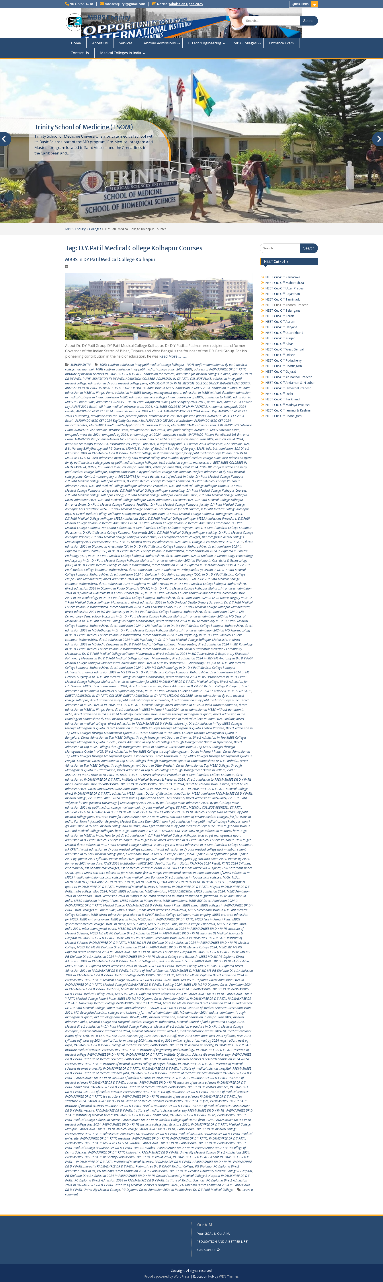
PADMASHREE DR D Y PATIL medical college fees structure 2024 (145, 1124)
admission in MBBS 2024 (193, 388)
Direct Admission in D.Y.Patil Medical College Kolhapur (201, 686)
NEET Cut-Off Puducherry (283, 360)
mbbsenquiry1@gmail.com (125, 4)
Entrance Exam (281, 43)
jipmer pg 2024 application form (159, 859)
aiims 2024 (215, 402)
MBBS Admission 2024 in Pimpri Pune (120, 896)
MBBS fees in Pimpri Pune (213, 919)
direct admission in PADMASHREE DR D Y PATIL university (147, 723)
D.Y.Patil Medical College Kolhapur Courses (216, 490)
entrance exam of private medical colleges (199, 817)
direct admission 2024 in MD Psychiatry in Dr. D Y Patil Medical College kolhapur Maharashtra (165, 639)
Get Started (206, 1249)
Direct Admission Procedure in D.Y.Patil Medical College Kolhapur (188, 775)
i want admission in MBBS (144, 854)
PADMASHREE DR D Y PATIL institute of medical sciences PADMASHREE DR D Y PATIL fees (148, 1101)
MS (108, 1036)
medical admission (162, 1017)
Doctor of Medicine (159, 793)
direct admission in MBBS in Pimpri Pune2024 (147, 709)
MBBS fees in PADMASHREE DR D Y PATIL (165, 919)
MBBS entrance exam (94, 919)
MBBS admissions (175, 900)
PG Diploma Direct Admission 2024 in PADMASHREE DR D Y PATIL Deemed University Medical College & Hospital (174, 1171)
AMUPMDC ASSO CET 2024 (94, 411)
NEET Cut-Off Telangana (283, 310)
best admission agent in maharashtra (185, 462)
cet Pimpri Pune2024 (136, 467)
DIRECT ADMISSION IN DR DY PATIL (227, 691)
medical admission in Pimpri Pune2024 (204, 1017)
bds (208, 448)
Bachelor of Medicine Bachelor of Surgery (166, 448)
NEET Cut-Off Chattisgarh (283, 366)
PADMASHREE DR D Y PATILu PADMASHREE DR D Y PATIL (193, 1161)
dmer (140, 793)
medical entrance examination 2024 (105, 1031)
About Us (100, 43)
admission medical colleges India (152, 397)
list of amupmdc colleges (102, 868)
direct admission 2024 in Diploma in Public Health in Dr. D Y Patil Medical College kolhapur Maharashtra (172, 584)
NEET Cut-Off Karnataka (282, 277)
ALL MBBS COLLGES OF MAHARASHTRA (180, 406)
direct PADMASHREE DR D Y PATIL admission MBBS (100, 793)
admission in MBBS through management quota (148, 392)
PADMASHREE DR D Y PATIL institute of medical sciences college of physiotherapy (120, 1064)
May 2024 (100, 891)
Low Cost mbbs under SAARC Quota (196, 868)
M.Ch (226, 877)
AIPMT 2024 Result (85, 406)
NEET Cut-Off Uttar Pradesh (285, 288)
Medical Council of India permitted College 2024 (210, 1022)
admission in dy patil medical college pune (117, 383)
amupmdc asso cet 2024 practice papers (119, 416)
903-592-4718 (81, 4)
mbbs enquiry (201, 914)
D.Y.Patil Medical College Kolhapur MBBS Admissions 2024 (105, 518)
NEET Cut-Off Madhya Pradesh (287, 405)
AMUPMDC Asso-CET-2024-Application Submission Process (129, 425)
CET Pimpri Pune (109, 467)
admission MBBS (116, 397)
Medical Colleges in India (120, 52)
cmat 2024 (190, 467)
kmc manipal (74, 868)
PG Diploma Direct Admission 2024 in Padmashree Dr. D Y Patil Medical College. (177, 1189)
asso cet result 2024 (229, 439)
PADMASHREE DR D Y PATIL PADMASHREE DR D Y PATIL (169, 1138)
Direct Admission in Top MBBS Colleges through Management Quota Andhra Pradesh (165, 728)
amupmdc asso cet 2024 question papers (177, 416)
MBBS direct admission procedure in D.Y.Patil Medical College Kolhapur (140, 914)
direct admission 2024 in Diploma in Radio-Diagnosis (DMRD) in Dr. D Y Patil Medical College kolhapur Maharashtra (146, 588)
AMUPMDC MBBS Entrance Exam (216, 430)
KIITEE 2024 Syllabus (236, 863)
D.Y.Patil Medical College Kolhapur (219, 476)
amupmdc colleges (180, 430)
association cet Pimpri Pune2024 (132, 444)
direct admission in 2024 (110, 686)
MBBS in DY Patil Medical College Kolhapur (110, 259)
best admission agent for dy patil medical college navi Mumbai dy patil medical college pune (156, 458)
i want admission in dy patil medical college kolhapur (117, 849)
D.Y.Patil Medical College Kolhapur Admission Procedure (128, 486)
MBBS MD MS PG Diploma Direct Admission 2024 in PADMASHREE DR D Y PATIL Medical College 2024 (147, 947)
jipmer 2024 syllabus (92, 859)
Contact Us (80, 52)
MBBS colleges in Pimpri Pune (94, 910)
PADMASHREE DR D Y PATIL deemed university (181, 1045)
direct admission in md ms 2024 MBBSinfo (103, 714)
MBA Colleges (245, 43)
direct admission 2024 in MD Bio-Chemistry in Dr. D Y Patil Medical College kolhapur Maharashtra (133, 611)
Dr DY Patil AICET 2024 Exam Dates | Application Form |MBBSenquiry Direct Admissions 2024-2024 (157, 798)
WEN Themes (229, 1276)
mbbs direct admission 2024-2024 (162, 910)
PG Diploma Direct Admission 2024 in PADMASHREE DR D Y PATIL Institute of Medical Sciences (139, 1180)
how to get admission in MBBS (210, 831)
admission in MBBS (160, 388)
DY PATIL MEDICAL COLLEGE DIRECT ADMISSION (147, 812)
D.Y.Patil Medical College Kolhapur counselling (152, 490)
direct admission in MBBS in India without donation (201, 705)
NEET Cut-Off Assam (280, 321)
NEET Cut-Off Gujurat (280, 371)
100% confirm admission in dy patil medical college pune (135, 369)
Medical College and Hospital (109, 1022)
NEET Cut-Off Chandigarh (283, 416)
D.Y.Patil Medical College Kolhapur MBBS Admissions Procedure (192, 518)
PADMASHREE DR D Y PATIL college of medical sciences (111, 1045)
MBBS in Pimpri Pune (162, 924)
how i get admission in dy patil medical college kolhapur (201, 821)
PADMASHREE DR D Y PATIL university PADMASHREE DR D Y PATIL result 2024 (118, 1157)
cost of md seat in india (177, 476)
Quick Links (300, 4)
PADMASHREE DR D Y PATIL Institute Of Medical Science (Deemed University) (178, 1054)
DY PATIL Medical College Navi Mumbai (209, 812)
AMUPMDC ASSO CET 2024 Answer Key (190, 411)
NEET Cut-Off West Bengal (284, 349)
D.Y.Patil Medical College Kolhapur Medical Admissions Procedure (184, 523)
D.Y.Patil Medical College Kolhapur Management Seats (204, 514)
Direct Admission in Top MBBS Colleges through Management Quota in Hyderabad (175, 742)
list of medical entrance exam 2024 (145, 868)
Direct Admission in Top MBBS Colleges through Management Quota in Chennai (136, 737)
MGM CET (97, 1036)
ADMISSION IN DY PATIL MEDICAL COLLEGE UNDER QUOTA (105, 388)
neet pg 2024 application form (104, 1040)
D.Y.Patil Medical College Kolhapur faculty (179, 504)
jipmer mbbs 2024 (122, 859)
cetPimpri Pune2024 (167, 467)
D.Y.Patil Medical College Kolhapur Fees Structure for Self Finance (153, 509)
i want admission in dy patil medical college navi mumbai (195, 849)
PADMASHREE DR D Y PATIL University (114, 1152)
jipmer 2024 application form (216, 854)
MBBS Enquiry (108, 17)
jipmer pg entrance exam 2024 (205, 859)
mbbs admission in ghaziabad (197, 896)
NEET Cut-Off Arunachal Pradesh (288, 377)
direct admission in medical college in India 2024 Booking (194, 719)
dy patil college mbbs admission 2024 (182, 803)
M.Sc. (235, 877)
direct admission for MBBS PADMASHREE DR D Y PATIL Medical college (169, 681)
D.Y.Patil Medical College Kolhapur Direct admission (161, 495)
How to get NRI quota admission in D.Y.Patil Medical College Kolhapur (203, 845)
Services (126, 43)
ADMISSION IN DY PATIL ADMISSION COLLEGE (123, 378)
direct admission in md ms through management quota (173, 714)
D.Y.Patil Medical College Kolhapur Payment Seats (167, 528)
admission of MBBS (190, 397)
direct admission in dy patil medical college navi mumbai (129, 700)
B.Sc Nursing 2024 (237, 444)
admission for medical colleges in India (203, 374)
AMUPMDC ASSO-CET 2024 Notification (166, 420)
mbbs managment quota (99, 928)
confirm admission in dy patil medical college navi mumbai (150, 472)
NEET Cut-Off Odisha (280, 355)
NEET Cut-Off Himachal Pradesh (288, 388)
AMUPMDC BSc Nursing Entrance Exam (101, 430)
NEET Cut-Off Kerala (280, 316)
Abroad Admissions (160, 43)
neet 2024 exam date (192, 1036)
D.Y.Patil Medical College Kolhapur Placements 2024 (119, 532)
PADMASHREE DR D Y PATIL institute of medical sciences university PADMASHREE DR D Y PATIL (160, 1110)
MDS (144, 1017)
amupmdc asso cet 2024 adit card (138, 411)
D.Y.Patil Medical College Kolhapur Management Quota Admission (119, 514)
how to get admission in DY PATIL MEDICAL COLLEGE (151, 831)
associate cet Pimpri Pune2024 (86, 444)
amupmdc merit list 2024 (82, 434)
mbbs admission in (162, 896)
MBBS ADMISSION (180, 891)
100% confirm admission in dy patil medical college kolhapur (142, 364)
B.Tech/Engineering (204, 43)
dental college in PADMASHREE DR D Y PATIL (212, 542)
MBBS (113, 891)
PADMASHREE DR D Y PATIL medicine (105, 1138)
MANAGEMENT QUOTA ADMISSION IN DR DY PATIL (99, 882)
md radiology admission (111, 1017)
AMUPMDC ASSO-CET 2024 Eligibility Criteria (106, 420)
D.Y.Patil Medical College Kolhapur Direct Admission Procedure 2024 (145, 500)
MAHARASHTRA (80, 364)
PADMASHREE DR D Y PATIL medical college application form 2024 (167, 1120)
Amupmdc (216, 406)
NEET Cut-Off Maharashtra (284, 283)
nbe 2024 (118, 1036)
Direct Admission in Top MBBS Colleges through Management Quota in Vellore (171, 770)
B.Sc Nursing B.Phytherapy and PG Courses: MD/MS (100, 448)
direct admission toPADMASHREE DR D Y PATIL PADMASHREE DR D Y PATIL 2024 (129, 784)
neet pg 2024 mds (139, 1040)
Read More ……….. (173, 356)
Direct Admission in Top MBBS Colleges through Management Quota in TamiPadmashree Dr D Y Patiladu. (165, 761)
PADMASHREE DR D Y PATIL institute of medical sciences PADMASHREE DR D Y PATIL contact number (159, 1087)
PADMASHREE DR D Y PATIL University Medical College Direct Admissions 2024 (195, 1152)
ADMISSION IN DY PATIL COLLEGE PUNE (183, 378)
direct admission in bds (145, 686)
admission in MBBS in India (231, 388)
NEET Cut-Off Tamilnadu (283, 299)
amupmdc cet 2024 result (147, 430)
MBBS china (190, 905)
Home (76, 43)
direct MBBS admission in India (207, 784)
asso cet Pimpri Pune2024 (195, 439)
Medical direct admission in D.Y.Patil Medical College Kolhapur (108, 1026)
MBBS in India (136, 924)
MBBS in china (115, 924)
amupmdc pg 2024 (115, 434)
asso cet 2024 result (162, 439)
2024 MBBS (184, 369)
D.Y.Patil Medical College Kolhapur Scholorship (123, 537)
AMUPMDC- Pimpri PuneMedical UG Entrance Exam (110, 439)
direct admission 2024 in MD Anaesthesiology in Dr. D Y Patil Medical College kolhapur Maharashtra (180, 607)
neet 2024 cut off (164, 1036)
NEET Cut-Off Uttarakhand (284, 332)
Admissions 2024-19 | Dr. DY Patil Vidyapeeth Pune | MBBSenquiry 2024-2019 (150, 402)
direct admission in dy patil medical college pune (205, 700)
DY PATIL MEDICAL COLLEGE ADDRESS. (202, 807)
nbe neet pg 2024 (139, 1036)
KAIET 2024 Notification (120, 863)
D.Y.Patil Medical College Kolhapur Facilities (118, 504)
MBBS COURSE (127, 910)
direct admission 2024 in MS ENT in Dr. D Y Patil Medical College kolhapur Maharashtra (146, 672)
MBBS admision (155, 891)
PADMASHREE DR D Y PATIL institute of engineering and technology (148, 1050)
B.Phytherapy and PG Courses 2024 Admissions (190, 444)
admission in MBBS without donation (208, 392)
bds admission (223, 448)
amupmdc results (174, 434)
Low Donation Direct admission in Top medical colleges (183, 877)
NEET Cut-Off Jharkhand (282, 399)
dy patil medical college (158, 807)
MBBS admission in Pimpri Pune (96, 900)
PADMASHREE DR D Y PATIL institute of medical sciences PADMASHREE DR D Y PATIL (131, 1078)
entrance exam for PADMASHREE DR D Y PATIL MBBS (132, 817)
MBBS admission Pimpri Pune (140, 900)
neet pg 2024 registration (218, 1040)
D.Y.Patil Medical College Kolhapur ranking (187, 532)
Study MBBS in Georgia (67, 127)
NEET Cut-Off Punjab (280, 338)
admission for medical (159, 374)
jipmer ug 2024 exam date (83, 863)
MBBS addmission (130, 891)
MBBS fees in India (123, 919)
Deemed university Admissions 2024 (156, 542)
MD (175, 1012)
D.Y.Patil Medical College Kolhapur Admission (158, 481)
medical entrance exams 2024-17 (155, 1031)
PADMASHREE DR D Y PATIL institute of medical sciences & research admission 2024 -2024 (186, 1059)
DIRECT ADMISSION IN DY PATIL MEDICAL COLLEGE (158, 695)
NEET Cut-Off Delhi (279, 394)
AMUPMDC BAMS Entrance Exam (193, 425)
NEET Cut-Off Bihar (279, 344)
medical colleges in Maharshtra (153, 1022)
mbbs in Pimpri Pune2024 (197, 924)
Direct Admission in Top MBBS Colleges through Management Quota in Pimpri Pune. (163, 751)
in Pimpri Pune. (174, 854)
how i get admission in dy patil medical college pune (178, 826)
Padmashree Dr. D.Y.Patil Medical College (164, 1166)
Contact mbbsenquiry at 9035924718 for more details (121, 476)
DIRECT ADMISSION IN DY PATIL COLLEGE (93, 695)
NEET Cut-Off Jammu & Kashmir (288, 410)
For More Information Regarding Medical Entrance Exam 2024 (117, 821)
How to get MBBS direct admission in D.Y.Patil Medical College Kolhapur (184, 840)
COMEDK (206, 467)
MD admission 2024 (193, 1012)
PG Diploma (203, 1166)
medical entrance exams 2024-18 (203, 1031)
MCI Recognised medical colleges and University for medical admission (123, 1012)
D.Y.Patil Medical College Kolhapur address (95, 481)
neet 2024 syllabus (222, 1036)
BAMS (200, 448)
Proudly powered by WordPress (167, 1276)
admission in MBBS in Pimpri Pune (89, 392)
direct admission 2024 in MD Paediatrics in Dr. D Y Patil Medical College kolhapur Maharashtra (176, 625)
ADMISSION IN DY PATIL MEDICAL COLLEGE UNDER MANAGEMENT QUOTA (199, 383)
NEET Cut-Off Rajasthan (282, 294)
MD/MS (134, 1017)
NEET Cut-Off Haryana (281, 327)
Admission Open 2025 (186, 4)
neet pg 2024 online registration (176, 1040)
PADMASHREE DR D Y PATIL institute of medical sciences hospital (186, 1068)
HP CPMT (71, 849)
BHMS (92, 467)
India (190, 854)
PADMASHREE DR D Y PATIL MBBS (192, 1115)
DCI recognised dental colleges (179, 537)
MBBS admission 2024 (209, 891)
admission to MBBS (218, 397)
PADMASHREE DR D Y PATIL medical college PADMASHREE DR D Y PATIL (127, 1129)
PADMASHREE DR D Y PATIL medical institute (171, 1134)
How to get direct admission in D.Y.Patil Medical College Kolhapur (150, 835)
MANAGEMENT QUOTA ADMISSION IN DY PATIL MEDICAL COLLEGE (181, 882)
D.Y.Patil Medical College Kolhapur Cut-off (94, 495)
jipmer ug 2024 (238, 859)
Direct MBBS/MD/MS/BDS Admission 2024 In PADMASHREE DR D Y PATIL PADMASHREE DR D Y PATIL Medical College (168, 789)
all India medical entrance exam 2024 (125, 406)
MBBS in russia (227, 924)
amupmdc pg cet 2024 (145, 434)
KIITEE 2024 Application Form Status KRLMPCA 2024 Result (179, 863)
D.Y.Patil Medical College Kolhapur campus (199, 486)
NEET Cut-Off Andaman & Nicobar (290, 382)
